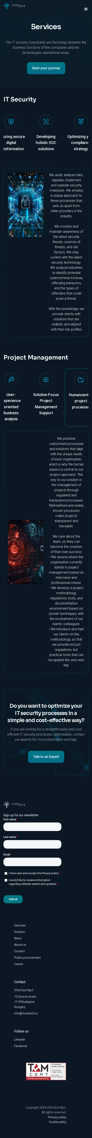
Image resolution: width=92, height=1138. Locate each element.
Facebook (20, 1046)
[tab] (46, 136)
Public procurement (27, 957)
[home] (14, 6)
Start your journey (46, 68)
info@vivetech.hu (26, 1013)
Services (20, 925)
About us (20, 944)
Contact (19, 951)
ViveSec (19, 932)
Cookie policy (57, 1122)
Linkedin (19, 1039)
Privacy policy (57, 1117)
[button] (84, 9)
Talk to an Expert (46, 757)
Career (18, 964)
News (18, 938)
